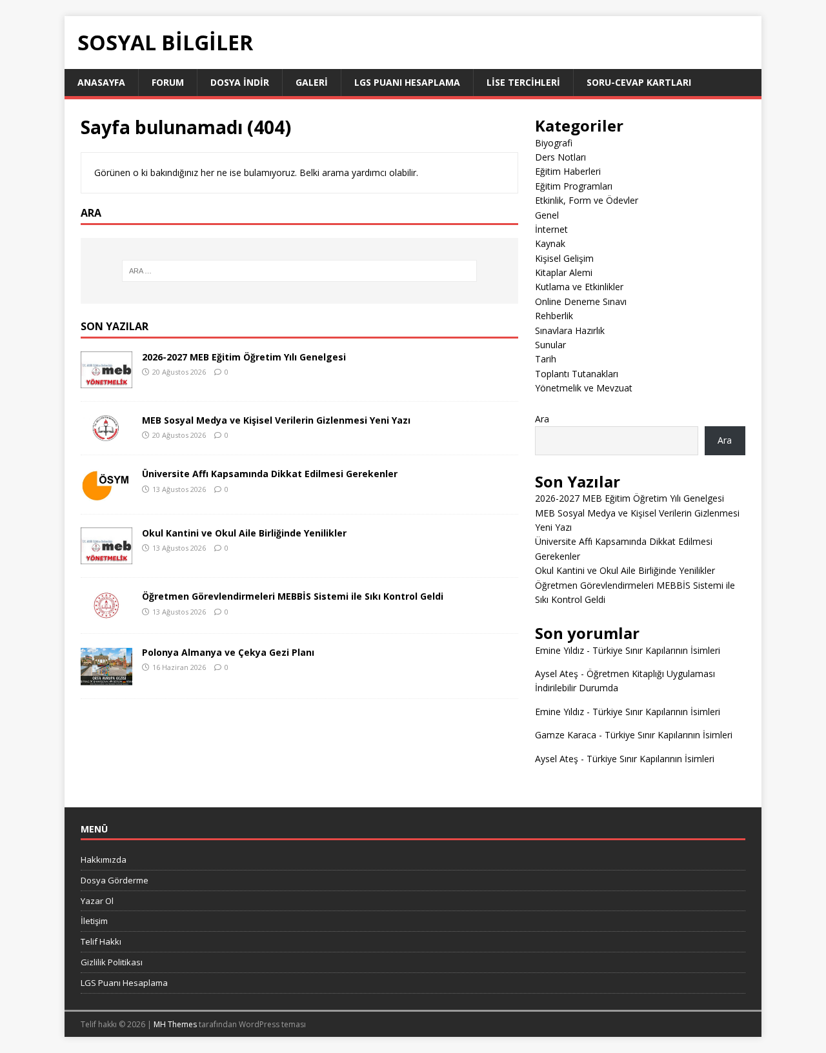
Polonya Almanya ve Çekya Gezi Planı (228, 652)
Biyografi (553, 143)
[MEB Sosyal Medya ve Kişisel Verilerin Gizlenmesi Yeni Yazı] (106, 434)
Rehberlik (554, 316)
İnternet (551, 229)
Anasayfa (101, 82)
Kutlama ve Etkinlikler (579, 286)
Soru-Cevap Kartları (639, 82)
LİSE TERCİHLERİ (523, 82)
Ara (542, 419)
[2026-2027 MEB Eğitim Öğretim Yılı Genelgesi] (106, 380)
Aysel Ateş (556, 673)
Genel (547, 215)
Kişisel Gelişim (564, 258)
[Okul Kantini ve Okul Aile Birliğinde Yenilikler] (106, 557)
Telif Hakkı (101, 941)
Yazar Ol (97, 901)
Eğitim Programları (573, 186)
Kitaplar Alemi (563, 272)
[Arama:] (299, 271)
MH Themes (175, 1024)
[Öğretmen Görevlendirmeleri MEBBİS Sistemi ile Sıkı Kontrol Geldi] (106, 612)
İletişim (94, 921)
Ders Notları (560, 157)
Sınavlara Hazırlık (570, 330)
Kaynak (550, 243)
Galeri (312, 82)
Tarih (545, 359)
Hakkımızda (103, 859)
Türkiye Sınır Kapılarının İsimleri (656, 650)
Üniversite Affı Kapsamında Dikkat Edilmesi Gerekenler (270, 473)
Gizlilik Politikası (112, 962)
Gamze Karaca (565, 735)
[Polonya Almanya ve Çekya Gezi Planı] (106, 677)
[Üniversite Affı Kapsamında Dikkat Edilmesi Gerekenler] (106, 493)
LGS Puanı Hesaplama (407, 82)
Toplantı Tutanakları (576, 374)
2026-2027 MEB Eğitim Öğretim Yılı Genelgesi (244, 357)
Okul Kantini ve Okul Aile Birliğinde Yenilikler (244, 533)
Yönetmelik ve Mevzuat (583, 388)
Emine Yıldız (559, 650)
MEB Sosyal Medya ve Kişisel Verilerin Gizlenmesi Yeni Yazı (276, 420)
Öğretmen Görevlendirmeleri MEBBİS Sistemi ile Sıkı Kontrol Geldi (292, 596)
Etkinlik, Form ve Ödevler (586, 200)
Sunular (550, 345)
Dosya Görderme (114, 880)
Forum (168, 82)
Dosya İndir (239, 82)
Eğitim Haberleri (568, 171)
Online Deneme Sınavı (581, 301)
